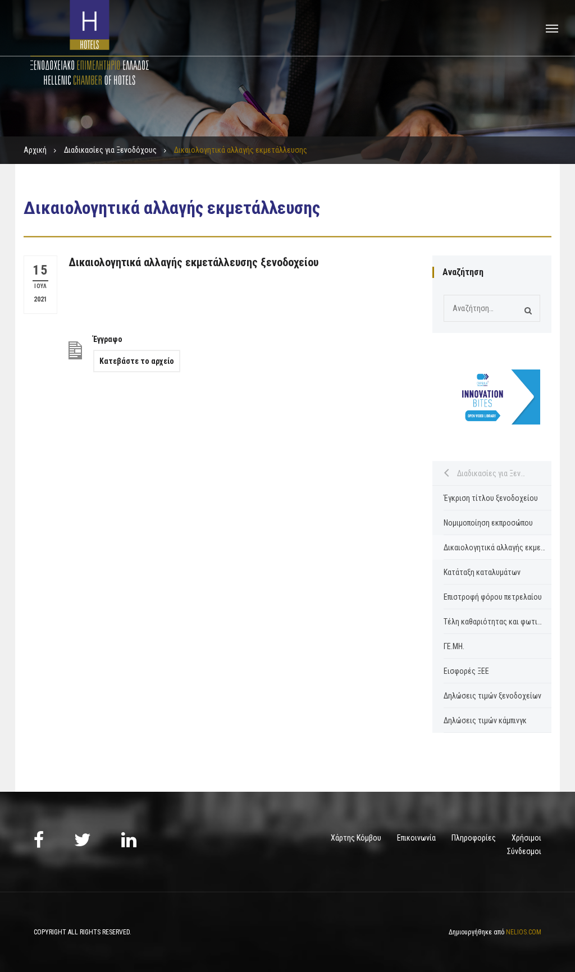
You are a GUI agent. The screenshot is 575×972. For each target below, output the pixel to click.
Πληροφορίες (473, 837)
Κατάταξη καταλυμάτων (482, 572)
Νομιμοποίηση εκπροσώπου (488, 522)
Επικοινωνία (416, 837)
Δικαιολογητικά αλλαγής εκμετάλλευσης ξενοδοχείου (193, 262)
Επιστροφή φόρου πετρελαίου (493, 596)
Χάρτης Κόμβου (356, 837)
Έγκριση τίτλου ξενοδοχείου (491, 498)
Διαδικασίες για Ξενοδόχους (110, 149)
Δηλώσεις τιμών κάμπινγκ (485, 720)
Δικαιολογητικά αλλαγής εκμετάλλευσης (498, 547)
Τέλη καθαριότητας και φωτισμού (498, 621)
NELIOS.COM (523, 932)
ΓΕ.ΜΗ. (454, 646)
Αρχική (35, 149)
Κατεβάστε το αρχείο (136, 361)
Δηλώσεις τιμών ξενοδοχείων (492, 695)
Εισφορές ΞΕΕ (466, 671)
